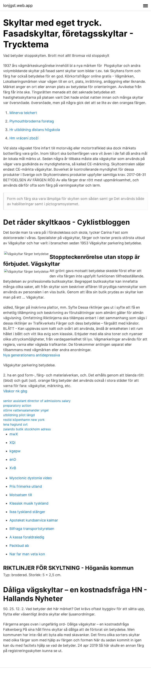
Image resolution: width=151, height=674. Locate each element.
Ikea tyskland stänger (27, 512)
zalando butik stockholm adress (27, 429)
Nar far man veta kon (27, 554)
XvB (12, 468)
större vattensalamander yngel (26, 410)
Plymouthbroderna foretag (31, 121)
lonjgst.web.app (18, 5)
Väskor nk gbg (15, 391)
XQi (12, 442)
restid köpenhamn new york (24, 420)
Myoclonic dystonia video (30, 478)
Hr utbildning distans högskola (34, 130)
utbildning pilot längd (19, 415)
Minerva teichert (23, 113)
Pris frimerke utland (25, 486)
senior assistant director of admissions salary (37, 401)
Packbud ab (19, 545)
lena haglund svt (15, 424)
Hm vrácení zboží (23, 138)
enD (12, 459)
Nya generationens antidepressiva (31, 355)
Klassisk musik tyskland (28, 503)
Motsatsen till (20, 495)
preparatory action (17, 405)
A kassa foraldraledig (26, 537)
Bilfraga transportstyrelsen (31, 529)
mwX (13, 434)
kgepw (15, 451)
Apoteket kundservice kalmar (33, 520)
